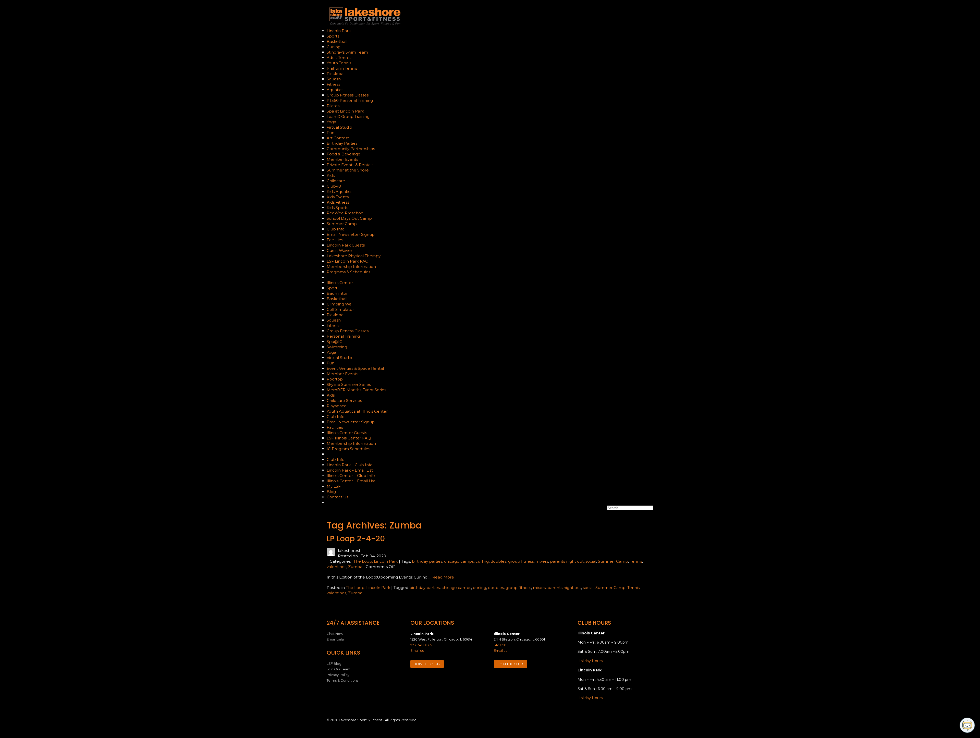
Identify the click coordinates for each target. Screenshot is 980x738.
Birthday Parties (342, 143)
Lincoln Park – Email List (350, 470)
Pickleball (336, 73)
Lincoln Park (339, 30)
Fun (331, 132)
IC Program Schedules (348, 448)
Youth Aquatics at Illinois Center (357, 411)
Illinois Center (340, 282)
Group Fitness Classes (348, 95)
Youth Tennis (339, 62)
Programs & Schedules (348, 271)
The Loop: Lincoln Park (375, 561)
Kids (331, 175)
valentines (336, 566)
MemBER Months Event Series (356, 389)
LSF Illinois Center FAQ (349, 438)
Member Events (342, 159)
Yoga (331, 121)
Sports (333, 36)
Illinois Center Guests (347, 432)
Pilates (333, 105)
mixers (541, 561)
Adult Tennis (338, 57)
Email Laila (335, 639)
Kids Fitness (338, 202)
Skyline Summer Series (349, 384)
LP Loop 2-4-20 (356, 538)
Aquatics (335, 89)
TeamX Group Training (348, 116)
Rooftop (335, 379)
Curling (333, 46)
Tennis (636, 561)
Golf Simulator (340, 309)
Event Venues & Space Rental (355, 368)
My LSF (334, 486)
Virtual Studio (339, 127)
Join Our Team (338, 669)
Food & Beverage (343, 154)
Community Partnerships (351, 148)
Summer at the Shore (348, 170)
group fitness (521, 561)
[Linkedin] (434, 679)
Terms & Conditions (342, 680)
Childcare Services (344, 400)
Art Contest (338, 138)
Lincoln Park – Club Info (350, 464)
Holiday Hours (590, 661)
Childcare (336, 180)
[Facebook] (414, 679)
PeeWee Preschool (345, 213)
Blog (331, 491)
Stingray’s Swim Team (347, 52)
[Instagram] (424, 679)
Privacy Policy (338, 675)
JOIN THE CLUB (427, 664)
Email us (417, 650)
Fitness (334, 84)
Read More (443, 577)
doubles (498, 561)
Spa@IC (334, 341)
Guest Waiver (339, 250)
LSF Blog (334, 663)
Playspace (337, 405)
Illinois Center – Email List (351, 480)
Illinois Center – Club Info (351, 475)
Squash (334, 79)
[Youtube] (444, 679)
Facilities (335, 239)
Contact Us (337, 497)
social (590, 561)
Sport (332, 288)
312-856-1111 (502, 645)
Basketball (337, 41)
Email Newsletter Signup (351, 234)
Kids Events (338, 196)
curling (482, 561)
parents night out (567, 561)
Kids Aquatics (339, 191)
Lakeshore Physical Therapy (354, 255)
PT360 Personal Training (350, 100)
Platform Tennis (342, 68)
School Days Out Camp (349, 218)
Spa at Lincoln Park (345, 111)
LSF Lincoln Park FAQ (348, 261)
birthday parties (427, 561)
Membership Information (351, 266)
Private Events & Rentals (350, 164)
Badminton (338, 293)
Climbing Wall (340, 304)
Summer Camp (342, 223)
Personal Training (343, 336)
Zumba (355, 566)
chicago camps (459, 561)
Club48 (334, 186)
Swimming (337, 347)
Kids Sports (337, 207)
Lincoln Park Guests (346, 245)
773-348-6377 (421, 645)
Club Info (336, 229)
